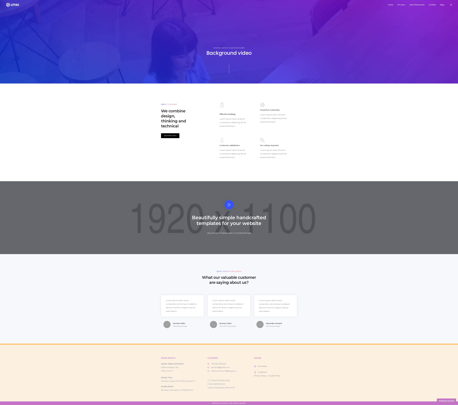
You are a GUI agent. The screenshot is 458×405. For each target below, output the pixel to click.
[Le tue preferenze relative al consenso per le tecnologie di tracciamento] (446, 401)
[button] (170, 135)
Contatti (432, 5)
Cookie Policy (274, 376)
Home (390, 5)
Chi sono (401, 5)
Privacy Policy (260, 376)
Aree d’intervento (416, 5)
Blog (442, 5)
